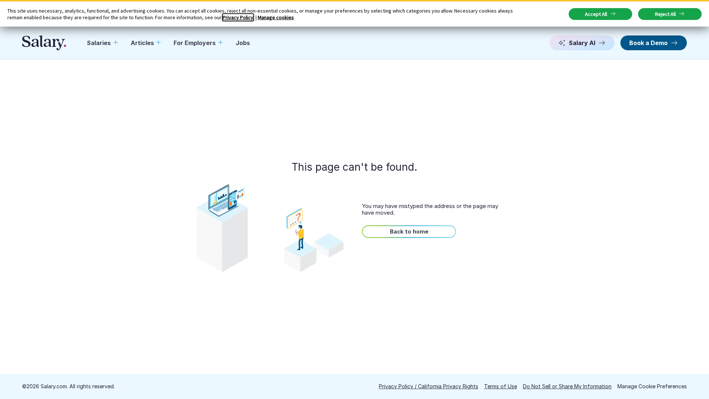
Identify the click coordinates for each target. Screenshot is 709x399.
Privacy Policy (238, 17)
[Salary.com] (44, 42)
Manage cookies (276, 17)
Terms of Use (500, 386)
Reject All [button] (665, 14)
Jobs (243, 43)
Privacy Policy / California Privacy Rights (428, 386)
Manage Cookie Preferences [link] (652, 386)
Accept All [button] (596, 14)
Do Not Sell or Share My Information (567, 386)
